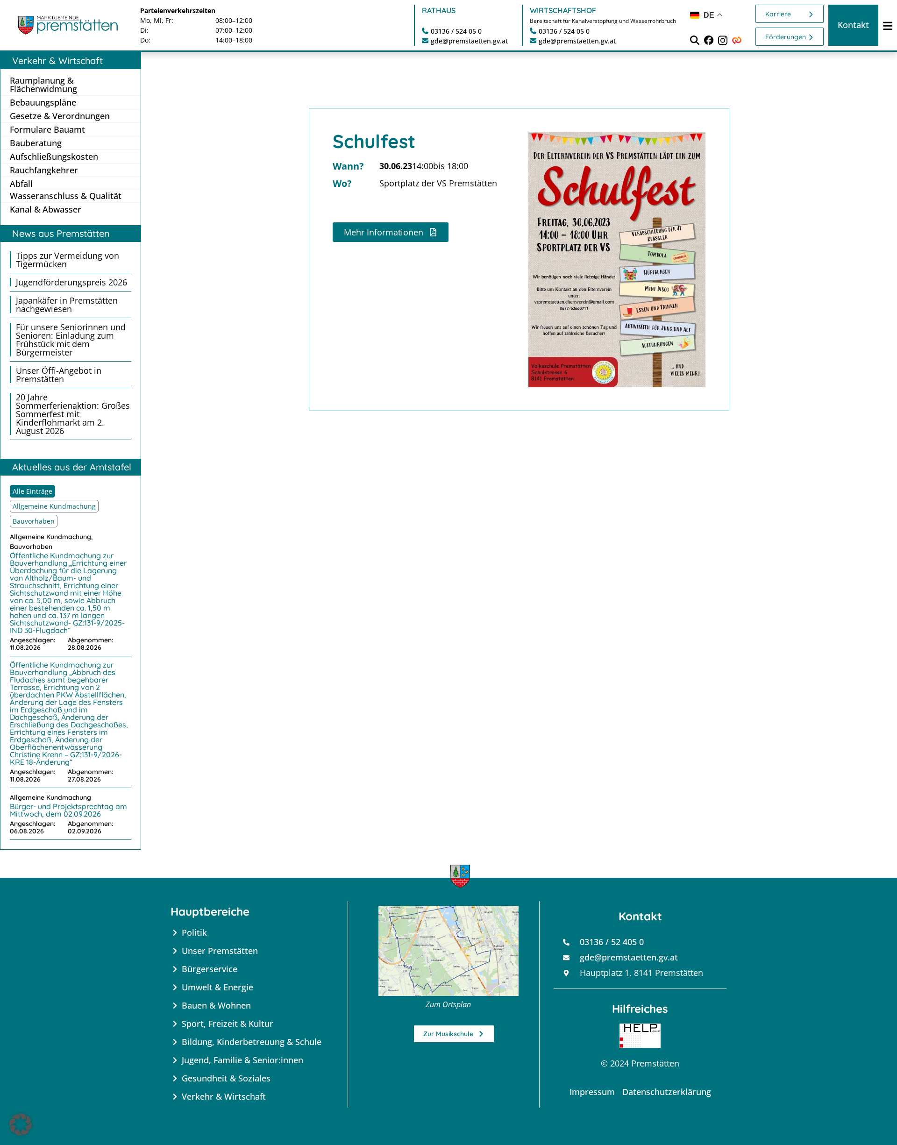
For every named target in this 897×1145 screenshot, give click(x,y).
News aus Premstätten (61, 233)
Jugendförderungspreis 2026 (71, 282)
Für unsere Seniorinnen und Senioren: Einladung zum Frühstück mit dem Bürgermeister (71, 339)
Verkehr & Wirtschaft (57, 60)
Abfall (21, 183)
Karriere (778, 14)
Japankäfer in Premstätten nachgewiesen (67, 304)
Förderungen (785, 37)
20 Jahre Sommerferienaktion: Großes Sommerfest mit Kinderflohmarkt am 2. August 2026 (73, 413)
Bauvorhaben (34, 521)
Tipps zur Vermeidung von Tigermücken (67, 260)
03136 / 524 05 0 (456, 31)
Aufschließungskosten (54, 156)
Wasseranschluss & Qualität (65, 195)
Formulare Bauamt (47, 129)
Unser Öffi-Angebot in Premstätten (58, 374)
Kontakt (853, 24)
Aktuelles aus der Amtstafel (71, 467)
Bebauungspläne (43, 102)
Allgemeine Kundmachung (54, 506)
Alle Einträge (32, 491)
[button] (20, 1124)
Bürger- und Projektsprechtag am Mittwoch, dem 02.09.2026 (68, 810)
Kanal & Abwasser (45, 209)
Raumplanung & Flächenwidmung (43, 84)
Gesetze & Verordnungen (60, 115)
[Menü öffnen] (887, 25)
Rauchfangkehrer (44, 170)
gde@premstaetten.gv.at (469, 40)
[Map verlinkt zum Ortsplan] (448, 951)
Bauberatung (36, 143)
